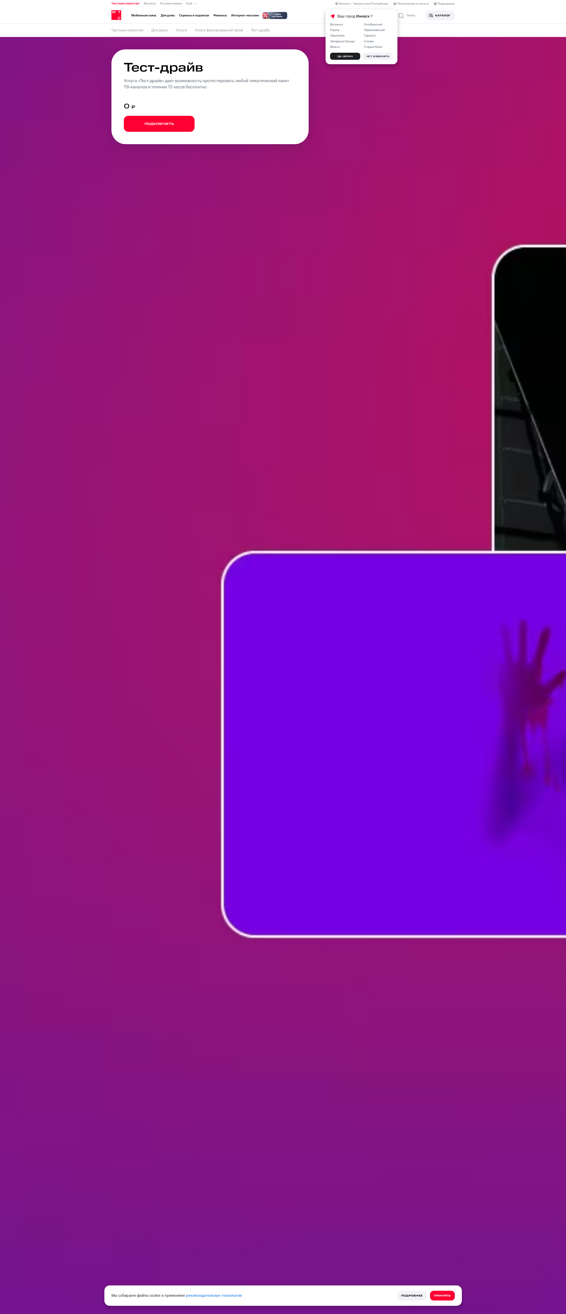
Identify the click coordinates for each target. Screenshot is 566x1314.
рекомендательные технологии (214, 1295)
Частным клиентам (125, 3)
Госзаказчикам (171, 3)
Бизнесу (150, 3)
